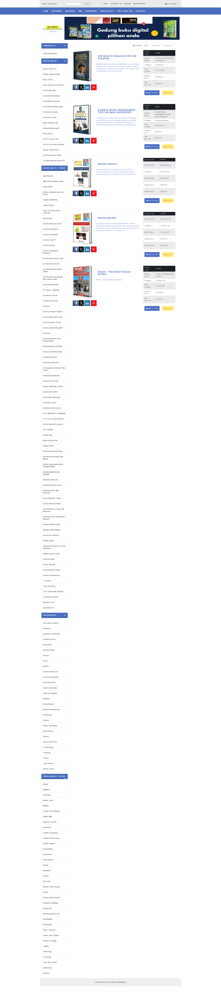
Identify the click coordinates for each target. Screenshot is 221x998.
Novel (45, 892)
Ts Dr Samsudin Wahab (53, 591)
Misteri (46, 876)
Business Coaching (51, 634)
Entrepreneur (49, 650)
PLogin (128, 4)
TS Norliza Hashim (51, 597)
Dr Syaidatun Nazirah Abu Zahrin (54, 369)
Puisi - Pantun (49, 930)
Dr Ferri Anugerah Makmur (50, 252)
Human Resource (50, 672)
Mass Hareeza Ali (50, 123)
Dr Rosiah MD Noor (51, 362)
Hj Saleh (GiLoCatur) (52, 408)
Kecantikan (48, 849)
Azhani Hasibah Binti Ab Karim (53, 193)
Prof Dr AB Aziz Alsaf (52, 504)
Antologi (46, 795)
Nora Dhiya (48, 133)
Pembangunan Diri (51, 914)
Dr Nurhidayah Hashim (53, 346)
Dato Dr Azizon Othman (53, 85)
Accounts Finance (51, 623)
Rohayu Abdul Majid (51, 530)
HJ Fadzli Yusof (49, 402)
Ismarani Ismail (49, 117)
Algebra (46, 789)
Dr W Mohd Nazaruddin (53, 106)
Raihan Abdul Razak (51, 524)
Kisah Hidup (48, 860)
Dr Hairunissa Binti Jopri (53, 258)
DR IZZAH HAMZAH (50, 284)
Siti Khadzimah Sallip (52, 155)
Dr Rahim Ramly (50, 357)
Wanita (46, 973)
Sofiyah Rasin (49, 559)
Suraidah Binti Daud (51, 570)
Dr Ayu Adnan (49, 245)
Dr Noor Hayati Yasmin (53, 311)
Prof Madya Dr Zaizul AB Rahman (53, 510)
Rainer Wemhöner (51, 150)
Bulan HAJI (140, 11)
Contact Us (117, 4)
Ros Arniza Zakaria (51, 535)
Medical (46, 699)
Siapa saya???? (107, 11)
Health (46, 666)
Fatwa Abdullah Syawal (53, 386)
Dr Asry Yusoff (49, 240)
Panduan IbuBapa (50, 903)
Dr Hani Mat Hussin (51, 264)
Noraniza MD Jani (50, 480)
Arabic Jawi (48, 800)
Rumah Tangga (50, 941)
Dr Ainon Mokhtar (50, 229)
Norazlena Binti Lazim (52, 485)
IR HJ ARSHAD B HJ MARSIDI (54, 413)
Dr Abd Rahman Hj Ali (52, 224)
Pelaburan (47, 908)
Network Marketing (51, 709)
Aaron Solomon (50, 69)
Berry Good (48, 79)
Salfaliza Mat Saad (51, 554)
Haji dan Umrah (50, 822)
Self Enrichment (50, 742)
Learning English (50, 693)
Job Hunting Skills (50, 677)
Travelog (47, 957)
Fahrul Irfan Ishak (50, 381)
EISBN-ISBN (47, 816)
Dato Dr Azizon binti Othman (51, 211)
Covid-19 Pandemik (51, 811)
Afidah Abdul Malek (51, 74)
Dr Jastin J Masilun (51, 290)
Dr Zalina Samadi (50, 112)
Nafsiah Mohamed (51, 128)
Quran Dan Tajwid (51, 935)
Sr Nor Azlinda (49, 564)
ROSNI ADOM (48, 541)
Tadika (46, 946)
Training (46, 753)
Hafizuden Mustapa (51, 397)
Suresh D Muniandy (51, 575)
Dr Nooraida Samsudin (53, 317)
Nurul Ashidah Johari (52, 498)
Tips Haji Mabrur (50, 53)
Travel (46, 758)
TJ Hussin (47, 581)
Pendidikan (48, 919)
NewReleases (91, 11)
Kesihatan (47, 854)
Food (45, 661)
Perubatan (47, 924)
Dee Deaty (47, 218)
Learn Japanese (50, 688)
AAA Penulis (48, 176)
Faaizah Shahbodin (51, 375)
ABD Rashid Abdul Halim (53, 181)
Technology (48, 747)
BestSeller (70, 11)
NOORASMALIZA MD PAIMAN (51, 473)
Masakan (47, 870)
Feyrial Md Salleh (50, 392)
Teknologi (47, 951)
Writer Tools (48, 769)
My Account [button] (171, 4)
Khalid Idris (47, 435)
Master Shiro (48, 446)
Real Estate (48, 731)
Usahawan (47, 968)
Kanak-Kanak (49, 843)
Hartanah (47, 827)
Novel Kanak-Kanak (51, 897)
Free (80, 11)
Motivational (48, 704)
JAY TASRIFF (48, 430)
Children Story (49, 639)
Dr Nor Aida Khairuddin (53, 328)
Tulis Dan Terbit (50, 962)
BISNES (46, 806)
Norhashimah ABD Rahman (51, 491)
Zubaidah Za (48, 608)
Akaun (45, 784)
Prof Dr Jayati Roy (51, 139)
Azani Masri (48, 187)
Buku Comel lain (124, 11)
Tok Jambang (49, 586)
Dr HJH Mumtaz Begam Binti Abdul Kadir (53, 278)
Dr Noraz (46, 333)
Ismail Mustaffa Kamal (53, 424)
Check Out (168, 45)
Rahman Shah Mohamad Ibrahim (54, 518)
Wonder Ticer (49, 602)
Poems (46, 720)
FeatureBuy (57, 11)
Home (105, 4)
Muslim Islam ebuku (51, 887)
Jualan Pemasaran (51, 838)
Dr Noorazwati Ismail (52, 322)
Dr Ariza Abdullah (50, 234)
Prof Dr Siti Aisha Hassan (53, 144)
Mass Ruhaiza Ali (50, 440)
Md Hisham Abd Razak (52, 451)
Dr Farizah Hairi (49, 90)
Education (47, 645)
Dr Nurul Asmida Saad (52, 352)
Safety (46, 736)
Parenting (47, 715)
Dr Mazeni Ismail (50, 295)
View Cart (156, 45)
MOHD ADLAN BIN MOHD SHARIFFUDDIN (53, 465)
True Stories (48, 763)
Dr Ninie (46, 306)
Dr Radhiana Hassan (52, 101)
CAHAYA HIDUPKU (50, 200)
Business (47, 628)
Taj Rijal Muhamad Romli (54, 160)
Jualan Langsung (50, 833)
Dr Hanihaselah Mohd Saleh (52, 270)
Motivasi (46, 881)
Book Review (140, 4)
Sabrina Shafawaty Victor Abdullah (54, 547)
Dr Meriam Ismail (50, 301)
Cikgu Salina (48, 205)
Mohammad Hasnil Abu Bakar (53, 458)
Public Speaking (50, 726)
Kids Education (49, 682)
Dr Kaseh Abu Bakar (51, 96)
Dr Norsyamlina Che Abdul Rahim (52, 339)
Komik (45, 865)
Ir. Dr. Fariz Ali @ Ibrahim (53, 419)
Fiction (46, 655)
